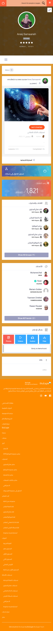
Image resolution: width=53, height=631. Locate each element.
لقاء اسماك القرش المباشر (11, 528)
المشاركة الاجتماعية (26, 160)
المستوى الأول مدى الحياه (11, 570)
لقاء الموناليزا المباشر (35, 243)
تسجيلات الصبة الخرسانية (10, 580)
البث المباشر (5, 496)
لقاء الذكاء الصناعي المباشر (11, 522)
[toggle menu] (6, 60)
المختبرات (4, 459)
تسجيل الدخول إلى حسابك (14, 174)
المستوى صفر (7, 549)
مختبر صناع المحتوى (35, 234)
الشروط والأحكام (7, 419)
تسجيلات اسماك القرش (10, 596)
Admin (38, 136)
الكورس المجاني (8, 564)
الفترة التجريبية (7, 543)
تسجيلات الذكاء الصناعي (36, 132)
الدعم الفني (6, 485)
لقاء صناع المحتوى (35, 209)
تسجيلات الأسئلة (7, 575)
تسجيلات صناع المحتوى (10, 585)
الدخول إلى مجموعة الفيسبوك (12, 491)
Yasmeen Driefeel (34, 298)
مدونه (4, 433)
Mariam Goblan (35, 289)
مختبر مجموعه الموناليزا (10, 470)
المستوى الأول (7, 554)
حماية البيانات (6, 424)
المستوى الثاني (7, 559)
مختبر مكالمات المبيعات (10, 480)
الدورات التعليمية (7, 408)
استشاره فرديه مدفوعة (10, 533)
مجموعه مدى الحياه (9, 501)
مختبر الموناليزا (37, 226)
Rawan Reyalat (36, 306)
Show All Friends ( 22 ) (26, 318)
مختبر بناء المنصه (8, 475)
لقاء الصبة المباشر (35, 218)
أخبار (3, 443)
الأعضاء (5, 449)
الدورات (4, 538)
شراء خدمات (5, 612)
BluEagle (22, 627)
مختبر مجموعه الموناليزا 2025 (11, 454)
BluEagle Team (39, 627)
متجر (3, 617)
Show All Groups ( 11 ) (26, 255)
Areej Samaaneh (34, 79)
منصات (4, 438)
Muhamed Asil (36, 273)
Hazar (39, 281)
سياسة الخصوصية (7, 413)
